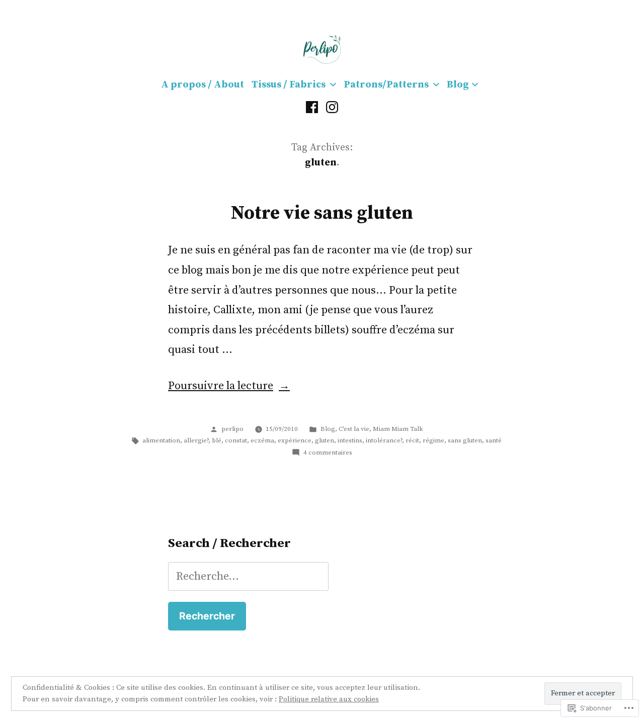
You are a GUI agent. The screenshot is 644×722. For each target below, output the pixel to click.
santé (494, 440)
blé (216, 440)
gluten (324, 440)
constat (236, 440)
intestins (350, 440)
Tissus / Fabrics (289, 84)
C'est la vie (354, 429)
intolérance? (384, 440)
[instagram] (332, 107)
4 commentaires (327, 452)
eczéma (262, 440)
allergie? (196, 440)
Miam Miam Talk (398, 429)
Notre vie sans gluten (322, 213)
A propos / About (202, 84)
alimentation (161, 440)
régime (433, 440)
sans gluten (465, 440)
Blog (458, 84)
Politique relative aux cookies (329, 699)
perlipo (232, 429)
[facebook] (312, 107)
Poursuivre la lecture (220, 386)
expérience (294, 440)
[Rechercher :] (248, 576)
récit (412, 440)
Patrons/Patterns (386, 84)
